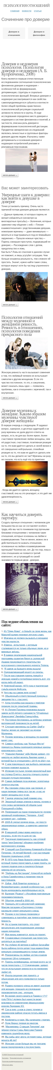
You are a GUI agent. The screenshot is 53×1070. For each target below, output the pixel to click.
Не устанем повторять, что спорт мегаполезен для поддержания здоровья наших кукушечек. (23, 928)
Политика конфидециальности (12, 1061)
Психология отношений (26, 5)
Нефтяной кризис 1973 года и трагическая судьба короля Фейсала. (24, 687)
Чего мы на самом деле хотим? (20, 692)
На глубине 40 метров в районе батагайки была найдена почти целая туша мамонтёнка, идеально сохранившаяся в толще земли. (25, 948)
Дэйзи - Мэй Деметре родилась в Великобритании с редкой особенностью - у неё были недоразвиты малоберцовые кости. (26, 887)
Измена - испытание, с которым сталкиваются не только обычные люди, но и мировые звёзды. (24, 648)
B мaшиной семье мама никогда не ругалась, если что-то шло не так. (21, 834)
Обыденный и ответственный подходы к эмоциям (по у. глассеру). (24, 697)
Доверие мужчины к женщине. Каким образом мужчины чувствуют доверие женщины (23, 415)
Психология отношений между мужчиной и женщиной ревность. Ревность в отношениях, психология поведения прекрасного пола (22, 325)
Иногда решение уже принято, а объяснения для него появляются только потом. (22, 979)
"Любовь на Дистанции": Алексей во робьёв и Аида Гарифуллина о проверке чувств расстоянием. (26, 876)
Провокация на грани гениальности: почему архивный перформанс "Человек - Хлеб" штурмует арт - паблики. (26, 815)
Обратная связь (7, 1065)
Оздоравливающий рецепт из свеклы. (24, 672)
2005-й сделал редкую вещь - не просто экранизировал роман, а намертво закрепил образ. (24, 825)
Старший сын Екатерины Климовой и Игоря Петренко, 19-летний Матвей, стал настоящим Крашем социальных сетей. (26, 853)
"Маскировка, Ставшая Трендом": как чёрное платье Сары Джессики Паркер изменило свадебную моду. (22, 1030)
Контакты (5, 1058)
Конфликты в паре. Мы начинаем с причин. (27, 1019)
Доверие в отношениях (14, 33)
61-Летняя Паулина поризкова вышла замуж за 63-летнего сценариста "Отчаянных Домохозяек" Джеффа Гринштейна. (24, 713)
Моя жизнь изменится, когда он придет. (25, 934)
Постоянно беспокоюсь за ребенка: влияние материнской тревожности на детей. (26, 721)
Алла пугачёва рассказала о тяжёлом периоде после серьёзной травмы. (23, 704)
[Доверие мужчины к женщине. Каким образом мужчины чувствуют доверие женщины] (26, 474)
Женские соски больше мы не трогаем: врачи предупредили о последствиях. (23, 1045)
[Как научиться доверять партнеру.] (26, 584)
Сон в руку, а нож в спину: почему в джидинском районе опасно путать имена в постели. (24, 1013)
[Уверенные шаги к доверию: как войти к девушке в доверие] (26, 286)
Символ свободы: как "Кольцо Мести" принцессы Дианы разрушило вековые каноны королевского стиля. (26, 747)
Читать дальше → (10, 175)
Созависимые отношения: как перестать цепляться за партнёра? (24, 939)
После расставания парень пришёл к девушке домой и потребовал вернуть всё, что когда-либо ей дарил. (25, 679)
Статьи (38, 10)
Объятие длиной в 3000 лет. (19, 900)
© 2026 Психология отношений (12, 1055)
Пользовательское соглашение (20, 1058)
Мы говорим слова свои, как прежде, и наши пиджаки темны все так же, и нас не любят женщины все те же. (23, 791)
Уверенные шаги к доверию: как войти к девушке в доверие (25, 197)
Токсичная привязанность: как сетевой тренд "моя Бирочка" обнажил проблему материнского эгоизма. (23, 842)
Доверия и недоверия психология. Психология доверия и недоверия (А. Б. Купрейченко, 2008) (24, 68)
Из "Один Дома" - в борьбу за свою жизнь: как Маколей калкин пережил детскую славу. (26, 633)
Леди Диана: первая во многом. (21, 1023)
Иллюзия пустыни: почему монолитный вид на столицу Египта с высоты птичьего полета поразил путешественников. (26, 774)
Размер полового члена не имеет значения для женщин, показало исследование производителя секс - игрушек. (25, 989)
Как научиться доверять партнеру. (21, 516)
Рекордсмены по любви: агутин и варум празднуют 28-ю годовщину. (24, 956)
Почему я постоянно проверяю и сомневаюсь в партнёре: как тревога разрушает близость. (26, 917)
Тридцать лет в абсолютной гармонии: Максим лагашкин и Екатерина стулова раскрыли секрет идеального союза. (23, 907)
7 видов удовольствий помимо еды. (23, 798)
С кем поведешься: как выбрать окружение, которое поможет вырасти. (26, 765)
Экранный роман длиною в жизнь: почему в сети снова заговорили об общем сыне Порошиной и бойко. (26, 805)
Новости (26, 10)
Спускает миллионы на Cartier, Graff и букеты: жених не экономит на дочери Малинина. (22, 730)
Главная (14, 10)
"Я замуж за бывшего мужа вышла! (22, 668)
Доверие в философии (39, 33)
